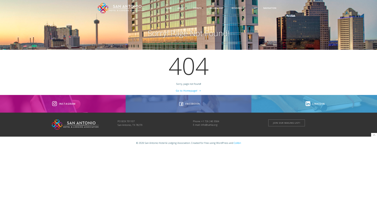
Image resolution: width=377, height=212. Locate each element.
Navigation (269, 8)
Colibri (237, 143)
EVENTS (197, 8)
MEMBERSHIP (216, 8)
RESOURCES (237, 8)
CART (254, 8)
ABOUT (181, 8)
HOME (169, 8)
